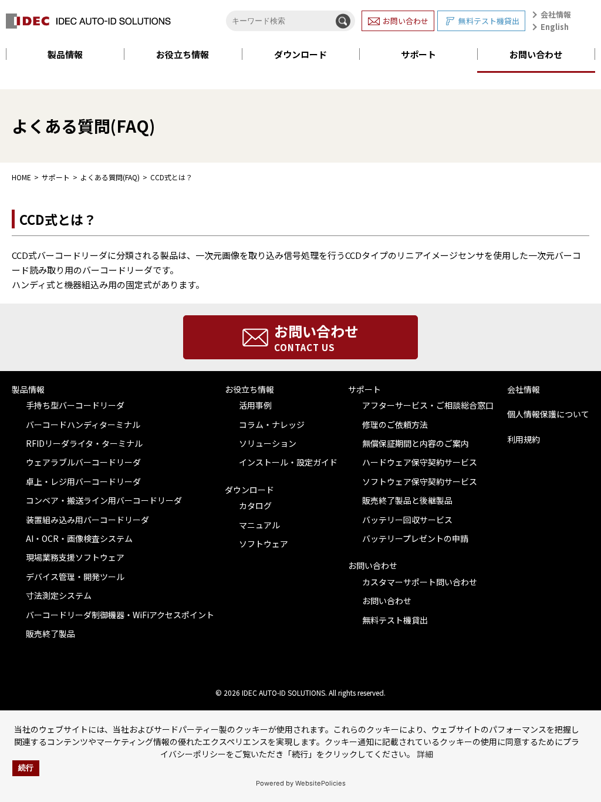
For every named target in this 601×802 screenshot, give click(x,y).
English (555, 26)
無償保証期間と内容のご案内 (415, 443)
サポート (418, 54)
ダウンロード (300, 54)
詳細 (425, 754)
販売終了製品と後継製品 (407, 500)
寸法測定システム (59, 595)
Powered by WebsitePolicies (301, 783)
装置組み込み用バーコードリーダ (87, 519)
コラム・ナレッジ (272, 424)
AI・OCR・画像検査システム (79, 538)
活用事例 (255, 405)
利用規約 (523, 439)
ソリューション (267, 443)
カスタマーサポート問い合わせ (419, 582)
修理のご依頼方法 (395, 424)
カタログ (255, 505)
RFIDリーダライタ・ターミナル (84, 443)
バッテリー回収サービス (407, 519)
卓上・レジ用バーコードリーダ (83, 481)
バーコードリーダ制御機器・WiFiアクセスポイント (120, 615)
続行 (25, 768)
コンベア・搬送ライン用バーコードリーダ (104, 500)
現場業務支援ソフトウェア (75, 557)
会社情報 (556, 14)
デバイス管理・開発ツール (75, 576)
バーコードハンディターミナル (83, 424)
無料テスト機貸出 (488, 20)
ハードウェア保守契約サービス (419, 462)
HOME (21, 177)
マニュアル (259, 525)
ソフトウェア (263, 544)
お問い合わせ (405, 20)
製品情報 (65, 54)
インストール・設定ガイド (288, 462)
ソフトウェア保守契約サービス (419, 481)
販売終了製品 (50, 633)
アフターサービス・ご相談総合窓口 (428, 405)
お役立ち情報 (182, 54)
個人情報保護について (548, 414)
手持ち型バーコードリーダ (75, 405)
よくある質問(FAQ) (110, 177)
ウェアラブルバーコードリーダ (83, 462)
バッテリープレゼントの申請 (415, 538)
